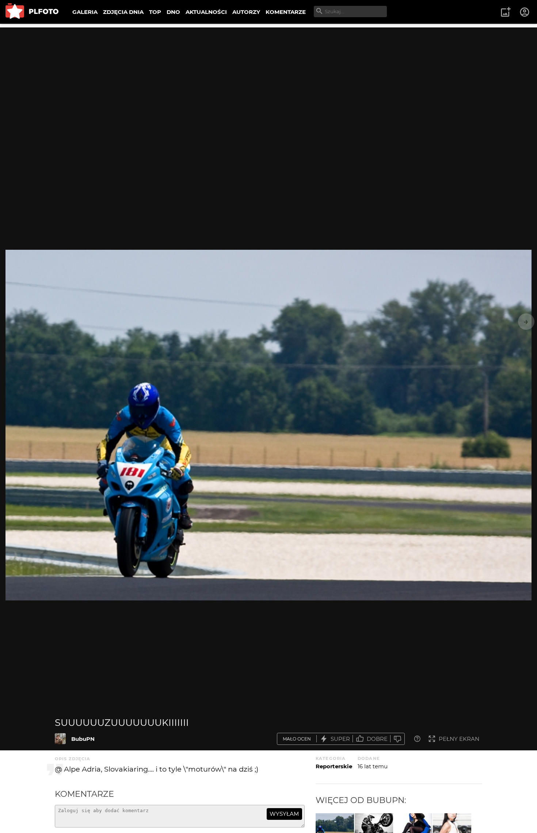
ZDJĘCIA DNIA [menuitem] (123, 11)
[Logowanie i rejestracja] (525, 12)
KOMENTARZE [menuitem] (286, 11)
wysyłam (284, 813)
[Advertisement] (268, 78)
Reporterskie (334, 766)
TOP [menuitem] (155, 11)
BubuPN (83, 738)
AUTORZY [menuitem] (246, 11)
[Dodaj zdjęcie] (506, 12)
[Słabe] (397, 739)
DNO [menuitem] (173, 11)
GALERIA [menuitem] (85, 11)
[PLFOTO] (32, 11)
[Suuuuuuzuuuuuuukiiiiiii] (60, 738)
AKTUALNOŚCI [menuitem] (206, 11)
